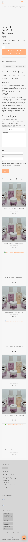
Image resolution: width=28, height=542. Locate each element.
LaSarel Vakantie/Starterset (11, 61)
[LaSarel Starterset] (14, 17)
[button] (24, 537)
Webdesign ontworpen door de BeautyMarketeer (10, 539)
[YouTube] (7, 468)
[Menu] (25, 2)
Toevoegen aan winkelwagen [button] (14, 215)
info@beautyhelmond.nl (8, 484)
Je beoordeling (5, 132)
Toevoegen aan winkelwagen (14, 52)
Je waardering (5, 129)
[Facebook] (3, 468)
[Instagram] (5, 468)
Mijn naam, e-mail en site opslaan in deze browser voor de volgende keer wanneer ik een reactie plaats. (14, 164)
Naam (3, 150)
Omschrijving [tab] (8, 66)
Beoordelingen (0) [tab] (20, 66)
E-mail (3, 156)
